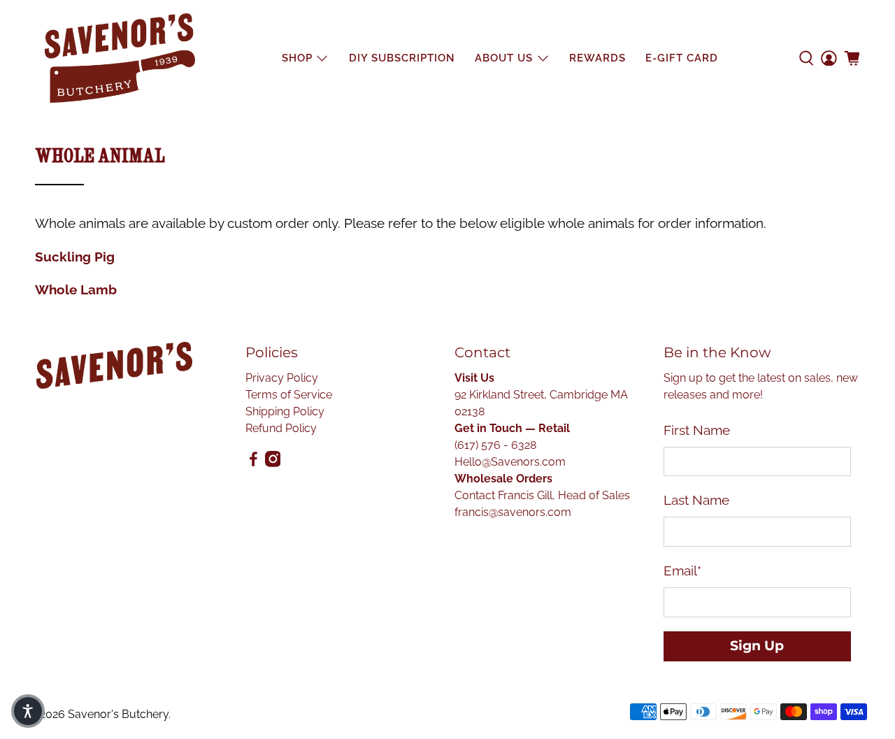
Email (682, 570)
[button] (28, 711)
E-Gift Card (681, 58)
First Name (697, 430)
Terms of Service (288, 394)
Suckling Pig (75, 256)
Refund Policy (281, 428)
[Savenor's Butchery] (120, 58)
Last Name (696, 500)
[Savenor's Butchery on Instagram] (273, 463)
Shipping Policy (284, 411)
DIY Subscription (402, 58)
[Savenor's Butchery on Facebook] (253, 463)
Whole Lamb (76, 289)
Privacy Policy (281, 378)
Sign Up (757, 646)
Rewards (597, 58)
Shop (297, 58)
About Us (504, 58)
